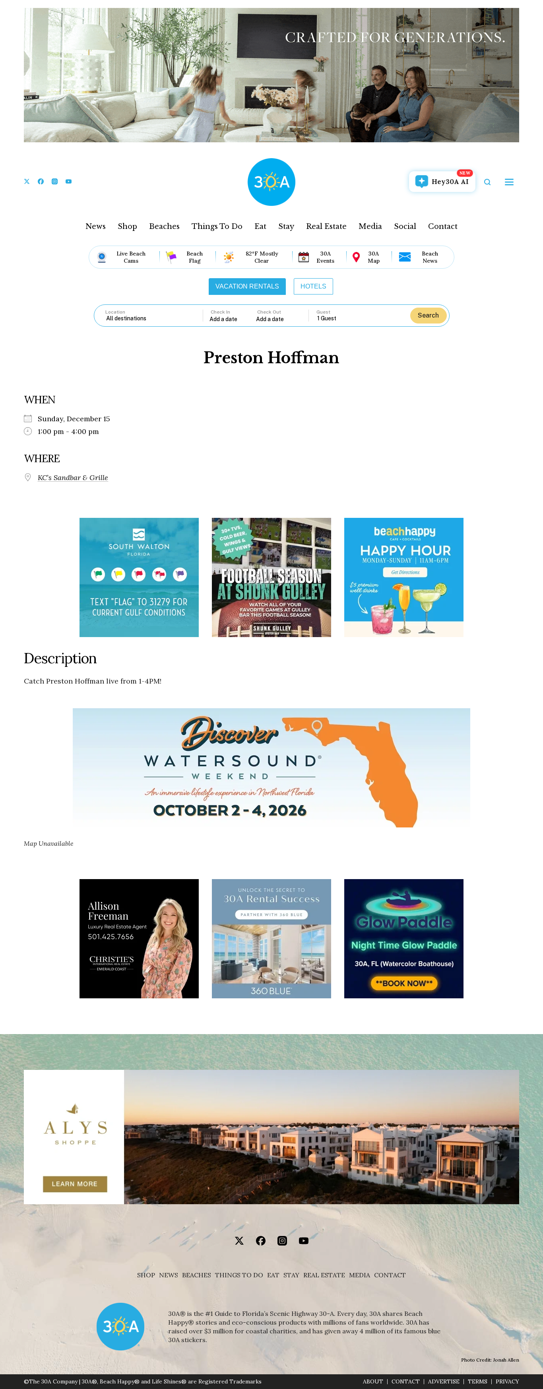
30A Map (374, 257)
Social (405, 226)
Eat (260, 226)
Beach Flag (194, 257)
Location (115, 312)
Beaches (164, 226)
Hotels (313, 286)
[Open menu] (509, 182)
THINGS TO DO (239, 1275)
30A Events (325, 257)
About (373, 1381)
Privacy (507, 1381)
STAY (291, 1275)
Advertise (444, 1381)
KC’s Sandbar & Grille (73, 477)
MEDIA (359, 1275)
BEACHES (196, 1275)
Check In (220, 312)
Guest (323, 312)
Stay (286, 226)
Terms (477, 1381)
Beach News (430, 257)
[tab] (247, 286)
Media (370, 226)
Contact (443, 226)
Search (428, 315)
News (95, 226)
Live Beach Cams (130, 257)
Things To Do (217, 226)
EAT (273, 1275)
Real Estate (326, 226)
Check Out (269, 312)
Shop (127, 226)
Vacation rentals (247, 286)
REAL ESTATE (324, 1275)
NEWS (168, 1275)
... (233, 319)
